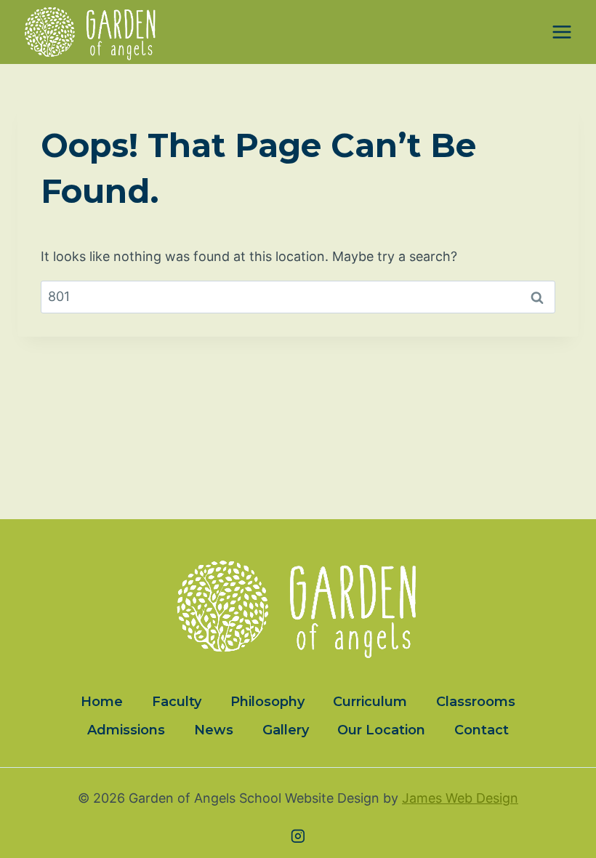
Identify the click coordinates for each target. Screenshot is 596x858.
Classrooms (475, 702)
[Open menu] (561, 32)
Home (102, 702)
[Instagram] (298, 836)
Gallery (285, 730)
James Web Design (460, 798)
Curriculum (370, 702)
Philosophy (267, 702)
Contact (481, 730)
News (213, 730)
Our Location (381, 730)
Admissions (126, 730)
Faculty (176, 702)
